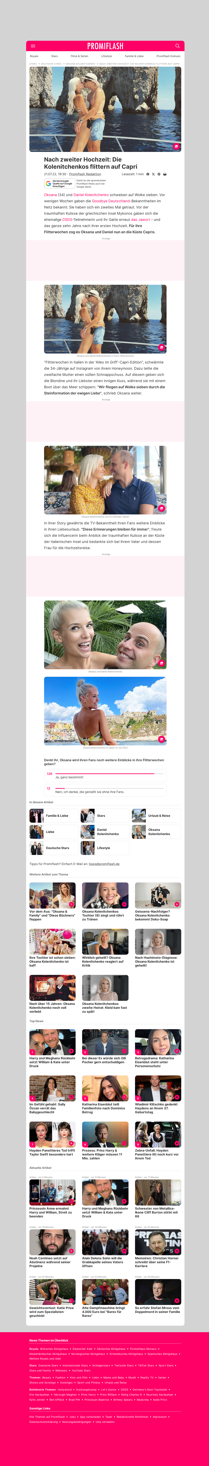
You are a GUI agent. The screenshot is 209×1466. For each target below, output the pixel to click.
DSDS (67, 219)
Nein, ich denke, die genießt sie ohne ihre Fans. (89, 792)
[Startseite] (105, 46)
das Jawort (140, 219)
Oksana (50, 195)
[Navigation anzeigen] (33, 46)
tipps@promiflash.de (104, 864)
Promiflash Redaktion (85, 174)
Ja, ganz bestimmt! (69, 777)
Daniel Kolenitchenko (91, 195)
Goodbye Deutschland (111, 201)
